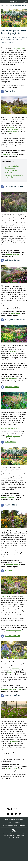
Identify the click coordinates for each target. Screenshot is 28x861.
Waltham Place (10, 441)
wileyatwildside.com (13, 630)
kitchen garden (13, 131)
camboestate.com (12, 254)
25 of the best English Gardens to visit (12, 167)
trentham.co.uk (11, 769)
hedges (9, 672)
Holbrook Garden (12, 386)
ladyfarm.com (15, 314)
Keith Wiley (4, 597)
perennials (15, 668)
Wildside (8, 570)
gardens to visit (19, 48)
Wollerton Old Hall (12, 635)
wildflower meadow (15, 129)
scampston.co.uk (12, 379)
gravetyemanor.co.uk (8, 154)
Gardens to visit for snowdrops (11, 171)
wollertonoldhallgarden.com (11, 689)
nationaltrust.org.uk (13, 565)
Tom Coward (11, 127)
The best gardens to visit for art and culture (14, 176)
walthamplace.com (7, 497)
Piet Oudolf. (13, 352)
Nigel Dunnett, (13, 742)
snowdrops (17, 225)
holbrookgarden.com (13, 436)
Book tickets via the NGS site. (10, 428)
